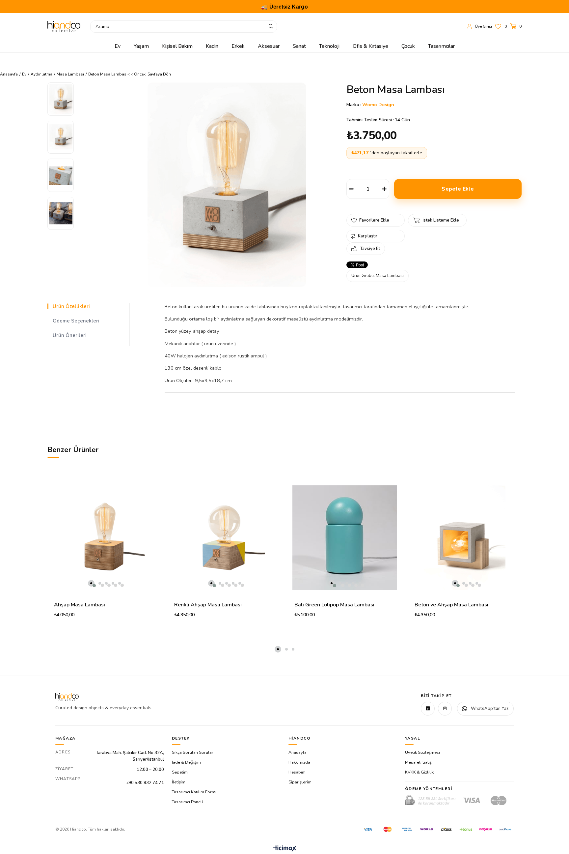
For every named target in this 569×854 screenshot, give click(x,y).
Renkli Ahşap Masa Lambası (208, 604)
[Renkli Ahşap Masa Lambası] (224, 537)
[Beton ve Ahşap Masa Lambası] (465, 537)
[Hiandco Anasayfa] (67, 697)
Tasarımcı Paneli (187, 802)
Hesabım (297, 772)
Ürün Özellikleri (71, 306)
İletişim (178, 782)
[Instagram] (445, 709)
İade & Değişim (186, 762)
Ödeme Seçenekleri (76, 321)
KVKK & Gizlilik (419, 772)
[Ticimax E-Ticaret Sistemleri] (284, 848)
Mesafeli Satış (418, 762)
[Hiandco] (63, 26)
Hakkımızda (299, 762)
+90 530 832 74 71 (145, 783)
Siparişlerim (300, 782)
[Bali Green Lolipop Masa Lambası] (344, 537)
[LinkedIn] (428, 709)
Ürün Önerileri (70, 335)
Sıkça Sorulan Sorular (192, 752)
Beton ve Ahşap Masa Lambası (451, 604)
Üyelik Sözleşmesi (422, 752)
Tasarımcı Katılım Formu (195, 792)
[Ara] (271, 26)
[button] (91, 583)
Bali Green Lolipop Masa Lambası (334, 604)
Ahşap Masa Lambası (79, 604)
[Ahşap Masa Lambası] (104, 537)
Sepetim (180, 772)
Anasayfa (297, 752)
